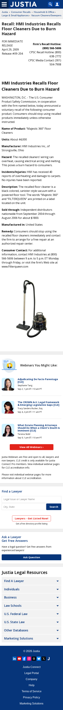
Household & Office (44, 12)
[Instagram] (29, 659)
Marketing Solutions (18, 638)
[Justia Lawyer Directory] (49, 659)
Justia (5, 12)
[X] (44, 659)
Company (31, 679)
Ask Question (31, 557)
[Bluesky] (39, 659)
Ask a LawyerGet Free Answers (15, 539)
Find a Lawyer (12, 491)
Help (31, 685)
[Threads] (34, 659)
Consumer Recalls (21, 12)
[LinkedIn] (14, 659)
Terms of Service (31, 691)
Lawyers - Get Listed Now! (31, 518)
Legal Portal (31, 673)
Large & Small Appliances (15, 15)
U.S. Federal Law (15, 614)
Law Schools (13, 606)
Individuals (11, 589)
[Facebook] (24, 659)
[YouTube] (19, 659)
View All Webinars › (31, 447)
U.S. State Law (14, 622)
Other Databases (16, 630)
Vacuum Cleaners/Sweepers (46, 15)
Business (10, 597)
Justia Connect (31, 667)
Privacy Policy (31, 697)
